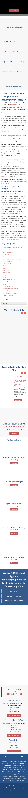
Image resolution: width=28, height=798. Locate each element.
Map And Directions (14, 715)
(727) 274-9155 (14, 731)
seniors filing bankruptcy (9, 291)
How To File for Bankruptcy (14, 482)
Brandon (5, 769)
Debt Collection (7, 268)
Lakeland (14, 772)
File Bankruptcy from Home (14, 86)
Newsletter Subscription (14, 601)
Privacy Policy (14, 788)
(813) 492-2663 (14, 747)
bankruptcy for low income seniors (12, 247)
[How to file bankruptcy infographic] (14, 478)
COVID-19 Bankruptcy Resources (11, 259)
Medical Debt (6, 282)
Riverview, (14, 767)
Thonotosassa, (7, 767)
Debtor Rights (6, 272)
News (4, 284)
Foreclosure (6, 277)
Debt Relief (6, 270)
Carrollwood (11, 769)
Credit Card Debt (7, 261)
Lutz (18, 767)
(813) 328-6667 (14, 710)
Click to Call (14, 10)
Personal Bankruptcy (15, 104)
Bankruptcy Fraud (7, 250)
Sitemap (22, 788)
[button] (22, 15)
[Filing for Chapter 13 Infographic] (14, 500)
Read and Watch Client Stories (14, 27)
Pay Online (14, 591)
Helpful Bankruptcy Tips (9, 279)
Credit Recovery (7, 263)
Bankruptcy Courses (14, 596)
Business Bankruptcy (8, 252)
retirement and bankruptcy (10, 288)
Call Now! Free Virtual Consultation (14, 52)
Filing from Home (7, 275)
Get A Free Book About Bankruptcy (14, 42)
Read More (18, 400)
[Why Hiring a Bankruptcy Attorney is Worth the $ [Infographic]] (14, 524)
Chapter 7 (5, 257)
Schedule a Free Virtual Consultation (14, 72)
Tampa (22, 765)
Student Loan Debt (8, 295)
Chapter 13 (6, 254)
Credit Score (6, 266)
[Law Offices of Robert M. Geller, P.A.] (14, 7)
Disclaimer (7, 788)
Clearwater (8, 765)
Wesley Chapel (19, 769)
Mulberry (20, 772)
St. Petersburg (16, 765)
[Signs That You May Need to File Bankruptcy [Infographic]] (14, 454)
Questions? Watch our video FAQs (14, 62)
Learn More (14, 433)
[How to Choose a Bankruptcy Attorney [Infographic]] (14, 546)
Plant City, (22, 767)
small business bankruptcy (10, 293)
